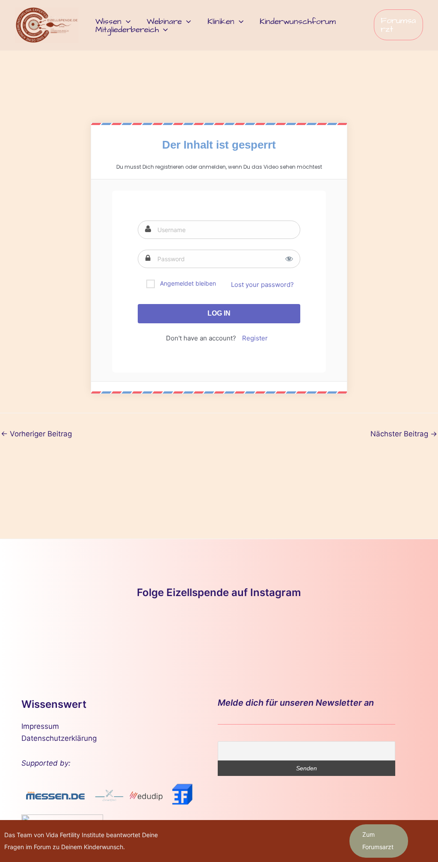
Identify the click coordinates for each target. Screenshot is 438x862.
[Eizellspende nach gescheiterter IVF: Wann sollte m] (160, 632)
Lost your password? (262, 284)
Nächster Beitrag (403, 434)
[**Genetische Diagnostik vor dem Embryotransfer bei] (219, 632)
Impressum (40, 726)
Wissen (108, 22)
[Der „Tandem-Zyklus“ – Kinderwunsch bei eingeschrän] (42, 632)
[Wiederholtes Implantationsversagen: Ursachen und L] (278, 632)
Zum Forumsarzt (378, 840)
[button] (125, 22)
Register (255, 338)
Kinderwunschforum (298, 22)
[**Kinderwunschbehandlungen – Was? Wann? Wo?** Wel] (101, 632)
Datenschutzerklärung (59, 738)
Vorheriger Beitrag (36, 434)
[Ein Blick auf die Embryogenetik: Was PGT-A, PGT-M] (395, 632)
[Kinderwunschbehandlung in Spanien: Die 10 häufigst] (337, 632)
